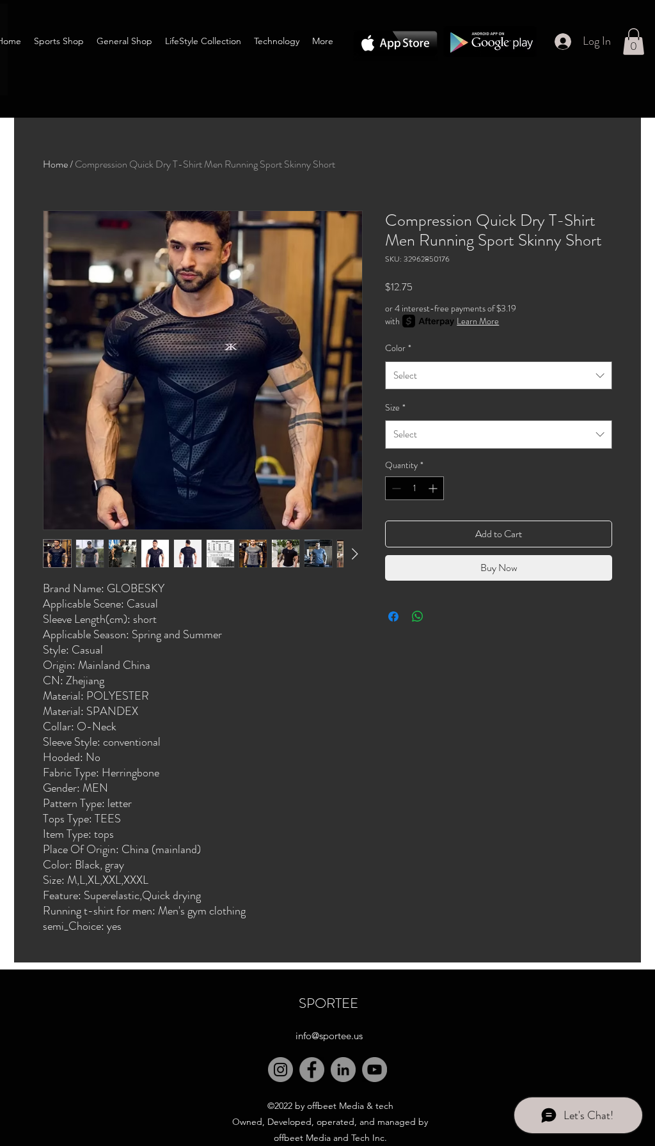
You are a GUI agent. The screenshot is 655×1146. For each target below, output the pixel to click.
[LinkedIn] (343, 1069)
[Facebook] (311, 1069)
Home (55, 164)
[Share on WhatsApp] (417, 616)
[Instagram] (280, 1069)
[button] (633, 41)
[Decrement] (395, 488)
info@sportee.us (329, 1036)
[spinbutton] (414, 488)
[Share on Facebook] (393, 616)
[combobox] (498, 375)
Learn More (478, 321)
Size (395, 407)
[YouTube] (374, 1069)
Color (398, 347)
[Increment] (434, 488)
